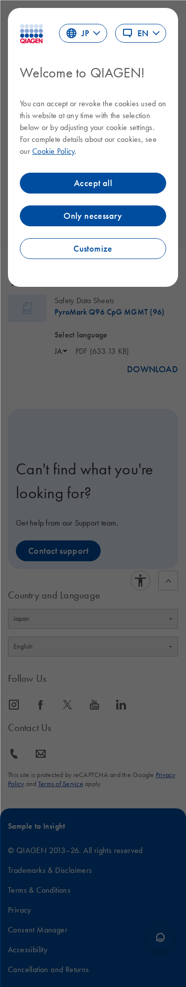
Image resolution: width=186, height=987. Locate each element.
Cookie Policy (53, 151)
